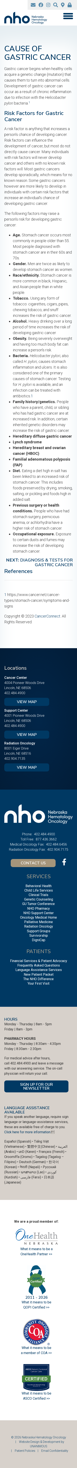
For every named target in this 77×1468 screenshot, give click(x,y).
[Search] (55, 5)
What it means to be (36, 1393)
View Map (27, 701)
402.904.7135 (14, 759)
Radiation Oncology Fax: (27, 849)
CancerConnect (47, 616)
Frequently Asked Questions (38, 965)
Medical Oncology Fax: (27, 844)
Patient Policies (25, 1450)
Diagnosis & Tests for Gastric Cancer (46, 562)
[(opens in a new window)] (40, 5)
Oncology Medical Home (38, 917)
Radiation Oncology (38, 926)
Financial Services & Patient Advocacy (38, 961)
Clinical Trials (38, 895)
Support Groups (38, 931)
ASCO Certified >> (36, 1398)
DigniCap (38, 940)
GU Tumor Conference (38, 904)
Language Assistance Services (38, 970)
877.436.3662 (46, 839)
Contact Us (33, 863)
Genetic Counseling (38, 899)
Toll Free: (27, 839)
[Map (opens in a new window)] (63, 5)
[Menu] (68, 16)
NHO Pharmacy (38, 908)
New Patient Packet (38, 974)
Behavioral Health (38, 886)
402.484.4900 (14, 693)
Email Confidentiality (54, 1450)
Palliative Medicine (38, 922)
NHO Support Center (38, 913)
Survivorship (38, 936)
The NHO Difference (38, 979)
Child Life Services (38, 890)
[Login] (70, 5)
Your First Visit (38, 983)
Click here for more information (27, 1132)
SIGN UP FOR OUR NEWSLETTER (36, 1086)
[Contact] (33, 5)
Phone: (27, 834)
